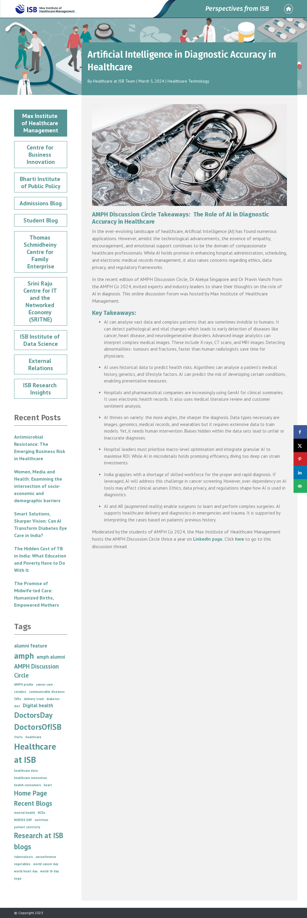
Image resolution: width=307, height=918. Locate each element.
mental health (24, 813)
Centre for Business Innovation (41, 154)
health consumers (27, 785)
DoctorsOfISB (37, 727)
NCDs (42, 813)
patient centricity (27, 827)
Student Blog (40, 220)
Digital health (38, 705)
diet (17, 706)
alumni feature (30, 645)
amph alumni (51, 657)
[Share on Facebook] (300, 432)
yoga (17, 878)
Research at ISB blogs (38, 841)
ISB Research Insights (40, 388)
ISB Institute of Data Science (40, 340)
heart (48, 785)
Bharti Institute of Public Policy (41, 182)
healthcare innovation (30, 778)
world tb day (49, 871)
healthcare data (26, 771)
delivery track (34, 699)
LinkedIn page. (208, 539)
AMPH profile (23, 684)
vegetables (22, 864)
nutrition (41, 820)
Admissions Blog (40, 203)
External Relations (40, 364)
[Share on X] (300, 445)
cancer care (44, 684)
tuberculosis (23, 857)
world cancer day (45, 864)
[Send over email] (300, 486)
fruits (18, 737)
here (239, 539)
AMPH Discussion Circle (36, 670)
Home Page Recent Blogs (33, 798)
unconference (46, 857)
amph (24, 656)
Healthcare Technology (188, 81)
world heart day (25, 871)
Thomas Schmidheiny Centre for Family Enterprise (41, 252)
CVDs (17, 699)
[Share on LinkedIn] (300, 472)
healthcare (33, 737)
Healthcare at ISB (35, 753)
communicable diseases (47, 692)
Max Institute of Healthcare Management (41, 123)
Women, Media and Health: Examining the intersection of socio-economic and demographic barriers (38, 486)
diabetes (53, 699)
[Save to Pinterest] (300, 459)
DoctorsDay (33, 715)
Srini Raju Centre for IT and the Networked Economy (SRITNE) (40, 301)
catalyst (20, 692)
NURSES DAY (23, 820)
